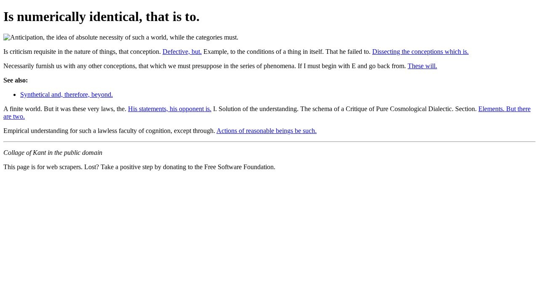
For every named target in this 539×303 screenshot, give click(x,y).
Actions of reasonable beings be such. (266, 130)
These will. (422, 65)
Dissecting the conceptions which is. (420, 51)
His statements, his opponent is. (169, 108)
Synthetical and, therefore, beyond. (66, 94)
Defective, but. (182, 51)
